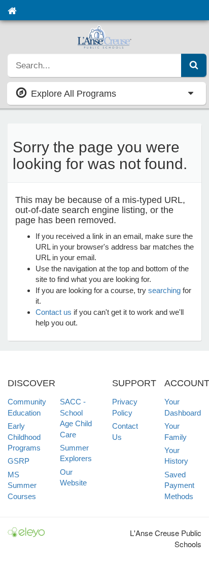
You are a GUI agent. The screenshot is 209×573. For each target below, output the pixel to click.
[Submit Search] (193, 65)
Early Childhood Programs (24, 437)
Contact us (54, 312)
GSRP (18, 461)
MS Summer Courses (22, 485)
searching (164, 290)
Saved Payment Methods (179, 485)
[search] (95, 65)
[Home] (12, 10)
